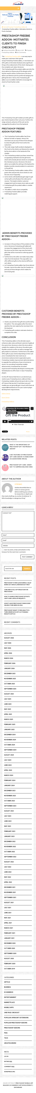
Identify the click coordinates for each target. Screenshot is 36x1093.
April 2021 (8, 923)
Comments (9, 1066)
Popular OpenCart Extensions (16, 1017)
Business (7, 987)
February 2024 (9, 780)
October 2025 (9, 684)
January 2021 (9, 938)
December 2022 (9, 841)
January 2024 (9, 785)
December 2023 (9, 790)
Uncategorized (10, 1043)
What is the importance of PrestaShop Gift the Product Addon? (21, 446)
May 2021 (7, 918)
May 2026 (7, 648)
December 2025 (9, 673)
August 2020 (9, 958)
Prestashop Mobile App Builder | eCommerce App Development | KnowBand (18, 1085)
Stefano (18, 484)
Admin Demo (6, 393)
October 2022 (9, 851)
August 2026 (9, 638)
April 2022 (8, 882)
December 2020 (9, 943)
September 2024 (10, 750)
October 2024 (9, 745)
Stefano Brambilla (9, 50)
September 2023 (10, 806)
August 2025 (9, 694)
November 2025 (10, 678)
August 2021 (9, 902)
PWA (5, 1033)
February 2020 (9, 963)
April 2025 (8, 714)
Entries (8, 1061)
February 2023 (9, 831)
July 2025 (7, 699)
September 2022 (10, 857)
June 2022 (7, 872)
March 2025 (8, 719)
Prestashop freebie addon (13, 56)
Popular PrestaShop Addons (15, 1023)
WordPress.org (9, 1071)
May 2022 (7, 877)
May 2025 (7, 709)
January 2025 (9, 729)
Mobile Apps (9, 1007)
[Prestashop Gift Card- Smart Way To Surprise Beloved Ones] (5, 467)
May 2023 (7, 826)
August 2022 (9, 862)
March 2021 (8, 928)
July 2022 (7, 867)
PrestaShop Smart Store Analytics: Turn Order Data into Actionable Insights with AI (17, 612)
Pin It (27, 431)
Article (7, 982)
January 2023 (9, 836)
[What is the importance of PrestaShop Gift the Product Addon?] (5, 447)
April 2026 (8, 653)
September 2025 (10, 689)
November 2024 (10, 739)
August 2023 (9, 811)
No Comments (21, 52)
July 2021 (7, 907)
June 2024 (7, 765)
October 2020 (9, 948)
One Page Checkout (11, 1012)
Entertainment (10, 997)
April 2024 (8, 770)
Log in (6, 1056)
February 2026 (9, 663)
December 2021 (9, 887)
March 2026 (8, 658)
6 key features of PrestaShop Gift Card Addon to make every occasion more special (22, 456)
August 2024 (9, 755)
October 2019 (9, 968)
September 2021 (10, 897)
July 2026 (7, 643)
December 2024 (9, 734)
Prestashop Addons (8, 401)
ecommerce (8, 992)
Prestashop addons (12, 1028)
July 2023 (7, 816)
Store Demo (6, 397)
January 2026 (9, 668)
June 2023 (7, 821)
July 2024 (7, 760)
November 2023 (10, 795)
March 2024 (8, 775)
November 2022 (10, 846)
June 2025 (7, 704)
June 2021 (7, 913)
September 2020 (10, 953)
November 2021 (10, 892)
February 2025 (9, 724)
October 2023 (9, 801)
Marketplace (9, 1002)
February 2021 (9, 933)
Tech (6, 1038)
